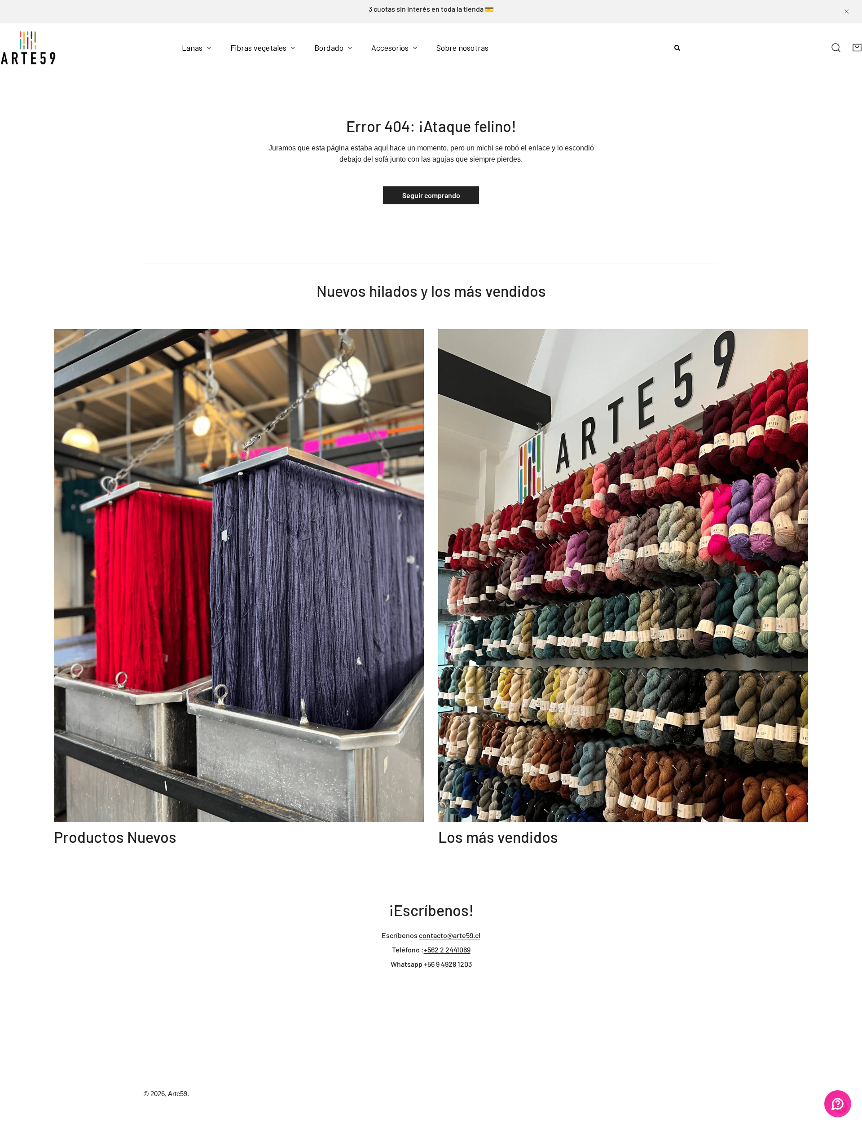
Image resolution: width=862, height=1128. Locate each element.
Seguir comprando (431, 195)
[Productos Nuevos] (239, 576)
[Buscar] (836, 47)
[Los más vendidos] (623, 576)
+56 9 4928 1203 (448, 964)
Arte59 (177, 1093)
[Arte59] (28, 47)
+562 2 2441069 (447, 949)
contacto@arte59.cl (449, 935)
